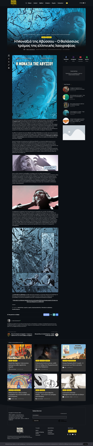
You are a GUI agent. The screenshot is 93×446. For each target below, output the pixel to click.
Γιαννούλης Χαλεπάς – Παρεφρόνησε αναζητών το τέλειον (73, 393)
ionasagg (38, 369)
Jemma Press (20, 307)
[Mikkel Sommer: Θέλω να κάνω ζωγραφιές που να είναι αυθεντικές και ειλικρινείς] (19, 381)
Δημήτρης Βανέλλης (36, 307)
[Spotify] (87, 59)
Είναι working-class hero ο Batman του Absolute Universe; (77, 104)
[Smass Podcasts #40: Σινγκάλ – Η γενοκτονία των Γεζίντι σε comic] (73, 351)
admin (65, 367)
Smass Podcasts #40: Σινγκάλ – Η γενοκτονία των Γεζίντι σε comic (73, 364)
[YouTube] (83, 2)
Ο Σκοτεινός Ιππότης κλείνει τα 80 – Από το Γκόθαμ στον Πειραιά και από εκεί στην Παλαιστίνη (46, 365)
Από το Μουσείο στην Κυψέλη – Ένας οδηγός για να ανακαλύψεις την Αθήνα (77, 96)
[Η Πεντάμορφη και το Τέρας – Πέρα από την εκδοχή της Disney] (66, 113)
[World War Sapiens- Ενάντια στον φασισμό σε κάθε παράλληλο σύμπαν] (19, 351)
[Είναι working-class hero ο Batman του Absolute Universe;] (66, 105)
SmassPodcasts (72, 360)
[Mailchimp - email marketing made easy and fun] (62, 421)
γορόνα (30, 307)
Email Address (36, 415)
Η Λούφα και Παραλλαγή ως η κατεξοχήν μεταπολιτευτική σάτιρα (77, 88)
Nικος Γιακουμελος (31, 49)
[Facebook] (80, 2)
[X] (81, 2)
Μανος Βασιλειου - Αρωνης (68, 396)
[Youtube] (80, 59)
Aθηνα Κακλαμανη (40, 398)
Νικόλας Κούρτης (16, 309)
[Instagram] (85, 2)
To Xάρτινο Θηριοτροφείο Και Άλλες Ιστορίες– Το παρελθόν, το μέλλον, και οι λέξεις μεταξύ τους (77, 120)
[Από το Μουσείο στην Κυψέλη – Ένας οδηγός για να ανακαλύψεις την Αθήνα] (66, 97)
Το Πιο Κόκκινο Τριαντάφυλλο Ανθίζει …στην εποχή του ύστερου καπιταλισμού (45, 394)
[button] (26, 3)
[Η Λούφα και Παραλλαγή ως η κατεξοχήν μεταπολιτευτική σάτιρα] (66, 89)
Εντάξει (85, 444)
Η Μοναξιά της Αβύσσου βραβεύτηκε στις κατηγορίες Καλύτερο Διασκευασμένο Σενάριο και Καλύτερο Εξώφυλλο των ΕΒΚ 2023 (35, 301)
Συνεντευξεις (17, 390)
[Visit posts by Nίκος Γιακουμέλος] (8, 320)
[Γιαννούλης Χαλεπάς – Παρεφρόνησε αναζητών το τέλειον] (73, 381)
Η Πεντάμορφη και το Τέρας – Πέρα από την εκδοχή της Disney (77, 112)
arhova (16, 398)
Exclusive (42, 360)
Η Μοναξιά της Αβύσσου (46, 307)
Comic (43, 37)
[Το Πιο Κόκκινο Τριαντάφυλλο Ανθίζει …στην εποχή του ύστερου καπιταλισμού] (46, 381)
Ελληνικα (49, 37)
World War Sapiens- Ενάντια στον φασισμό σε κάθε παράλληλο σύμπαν (18, 365)
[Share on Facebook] (8, 58)
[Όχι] (91, 444)
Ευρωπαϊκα (42, 390)
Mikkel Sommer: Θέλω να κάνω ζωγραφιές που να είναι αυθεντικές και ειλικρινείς (19, 394)
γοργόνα (26, 307)
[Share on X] (8, 61)
